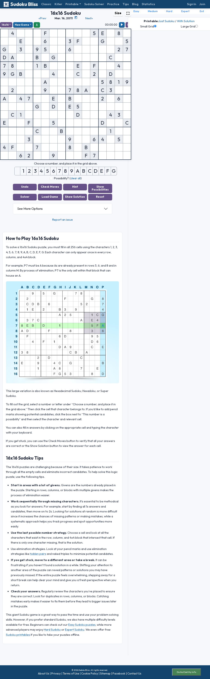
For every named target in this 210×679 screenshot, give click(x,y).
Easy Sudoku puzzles (82, 625)
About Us (43, 673)
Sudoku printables (18, 635)
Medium (153, 11)
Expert (185, 11)
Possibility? (61, 178)
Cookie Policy (89, 673)
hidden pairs (38, 554)
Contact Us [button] (134, 673)
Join (202, 4)
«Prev (42, 18)
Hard (169, 11)
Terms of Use (71, 673)
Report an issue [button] (62, 219)
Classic (46, 4)
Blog (135, 4)
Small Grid (147, 26)
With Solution (186, 21)
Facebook (119, 673)
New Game (22, 24)
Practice (113, 4)
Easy (136, 11)
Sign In (191, 4)
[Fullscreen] (128, 13)
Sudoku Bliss (24, 4)
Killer (58, 4)
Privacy (56, 673)
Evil (202, 11)
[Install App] (37, 24)
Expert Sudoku (74, 629)
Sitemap (105, 673)
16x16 (5, 24)
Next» (89, 18)
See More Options (30, 209)
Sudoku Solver (94, 4)
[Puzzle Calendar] (76, 17)
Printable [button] (72, 4)
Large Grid (188, 26)
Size (118, 13)
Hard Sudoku (52, 629)
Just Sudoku (167, 21)
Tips (126, 4)
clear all (76, 178)
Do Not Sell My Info (186, 672)
